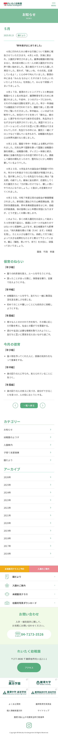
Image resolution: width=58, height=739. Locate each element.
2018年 (7, 538)
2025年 (7, 484)
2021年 (7, 515)
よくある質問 (14, 704)
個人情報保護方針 (14, 710)
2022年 (7, 507)
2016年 (7, 553)
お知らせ (8, 429)
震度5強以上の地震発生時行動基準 (29, 717)
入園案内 (8, 444)
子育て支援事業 (11, 452)
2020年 (7, 523)
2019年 (7, 530)
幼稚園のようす (11, 437)
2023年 (7, 500)
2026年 (7, 477)
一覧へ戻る (29, 405)
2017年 (7, 546)
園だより (8, 460)
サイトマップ (43, 710)
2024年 (7, 492)
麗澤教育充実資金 (43, 704)
